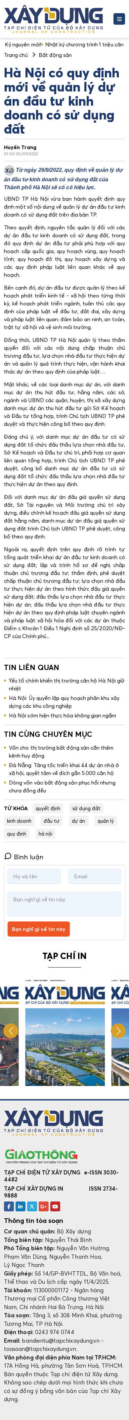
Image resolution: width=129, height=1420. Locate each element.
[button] (118, 1030)
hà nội (45, 834)
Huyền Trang (20, 147)
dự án (78, 821)
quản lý (106, 821)
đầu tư (52, 821)
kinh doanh (19, 821)
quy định (16, 834)
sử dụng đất (86, 808)
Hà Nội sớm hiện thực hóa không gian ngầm (62, 715)
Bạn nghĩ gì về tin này (38, 929)
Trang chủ (16, 55)
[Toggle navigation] (119, 19)
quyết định (48, 808)
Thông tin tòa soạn (33, 1221)
